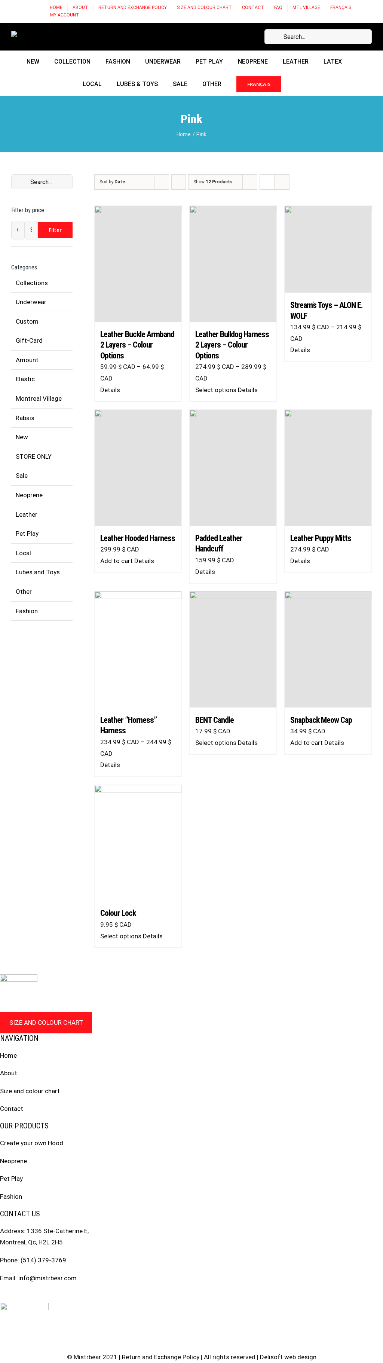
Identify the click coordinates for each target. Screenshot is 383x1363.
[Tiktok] (45, 1295)
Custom (27, 321)
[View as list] (282, 182)
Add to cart (116, 561)
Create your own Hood (31, 1143)
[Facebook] (2, 1295)
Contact (11, 1108)
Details (110, 390)
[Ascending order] (178, 182)
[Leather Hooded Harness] (138, 468)
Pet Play (27, 533)
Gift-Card (29, 340)
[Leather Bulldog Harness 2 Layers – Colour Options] (233, 264)
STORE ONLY (34, 456)
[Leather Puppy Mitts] (328, 468)
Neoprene (29, 495)
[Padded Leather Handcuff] (233, 468)
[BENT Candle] (233, 650)
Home (8, 1055)
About (8, 1073)
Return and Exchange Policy (160, 1357)
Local (23, 553)
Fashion (27, 611)
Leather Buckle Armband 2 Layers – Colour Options (137, 345)
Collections (32, 283)
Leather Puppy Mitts (320, 538)
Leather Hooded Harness (137, 538)
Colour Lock (118, 913)
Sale (22, 475)
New (22, 437)
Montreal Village (39, 398)
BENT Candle (214, 720)
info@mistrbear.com (47, 1278)
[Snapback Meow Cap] (328, 650)
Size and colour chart (46, 1022)
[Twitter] (31, 1295)
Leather (26, 514)
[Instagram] (16, 1295)
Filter (55, 229)
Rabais (25, 418)
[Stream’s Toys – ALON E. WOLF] (328, 249)
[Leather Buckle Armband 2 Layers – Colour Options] (138, 264)
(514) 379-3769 (43, 1260)
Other (24, 591)
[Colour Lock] (138, 843)
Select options (215, 390)
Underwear (31, 302)
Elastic (25, 379)
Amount (27, 360)
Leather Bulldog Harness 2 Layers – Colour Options (232, 345)
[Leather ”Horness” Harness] (138, 650)
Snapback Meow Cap (321, 720)
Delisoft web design (288, 1357)
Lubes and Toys (38, 572)
